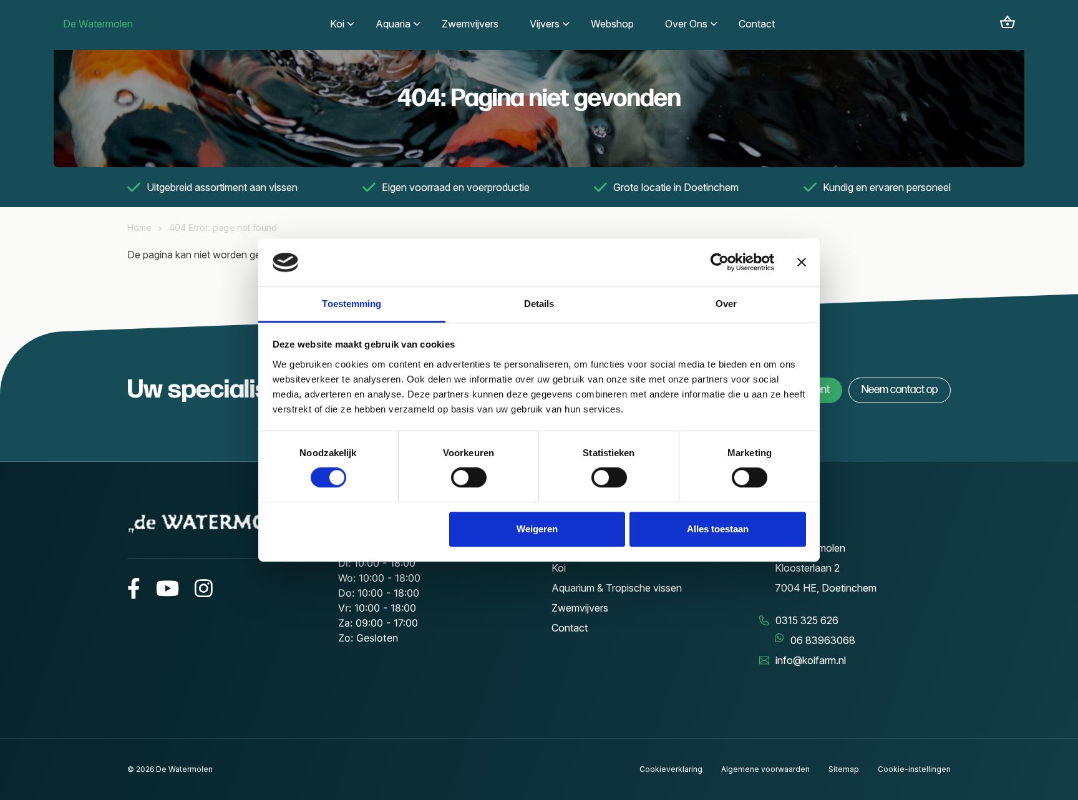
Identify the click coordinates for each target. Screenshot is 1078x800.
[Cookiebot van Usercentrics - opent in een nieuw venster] (719, 262)
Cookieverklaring (670, 769)
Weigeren (537, 529)
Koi (558, 568)
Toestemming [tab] (351, 303)
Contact (569, 628)
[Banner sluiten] (801, 262)
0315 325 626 (806, 620)
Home (139, 227)
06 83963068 (822, 640)
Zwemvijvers (579, 608)
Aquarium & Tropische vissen (616, 588)
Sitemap (843, 769)
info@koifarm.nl (810, 660)
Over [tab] (726, 303)
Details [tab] (539, 303)
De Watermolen (98, 23)
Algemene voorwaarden (765, 769)
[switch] (469, 477)
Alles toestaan (718, 529)
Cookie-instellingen (914, 769)
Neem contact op (900, 389)
